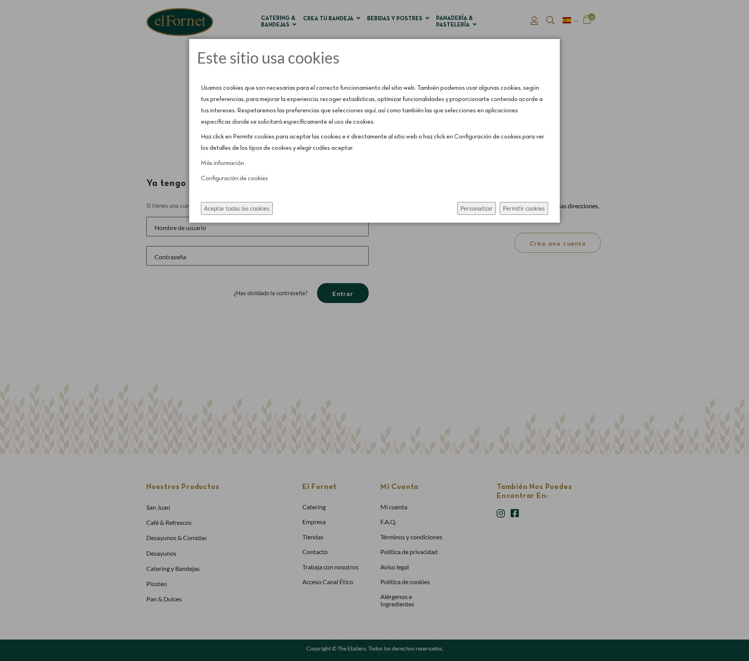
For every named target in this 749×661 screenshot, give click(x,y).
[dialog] (374, 330)
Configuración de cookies (234, 178)
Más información (222, 163)
